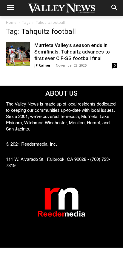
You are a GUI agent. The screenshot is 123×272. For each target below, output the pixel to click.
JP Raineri (43, 65)
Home (11, 22)
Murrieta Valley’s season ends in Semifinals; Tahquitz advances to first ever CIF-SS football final (72, 51)
